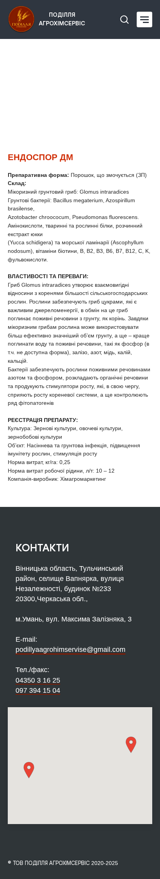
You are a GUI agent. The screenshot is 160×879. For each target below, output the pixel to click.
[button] (124, 19)
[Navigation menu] (144, 19)
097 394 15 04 (38, 690)
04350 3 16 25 (38, 680)
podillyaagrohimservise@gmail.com (70, 649)
